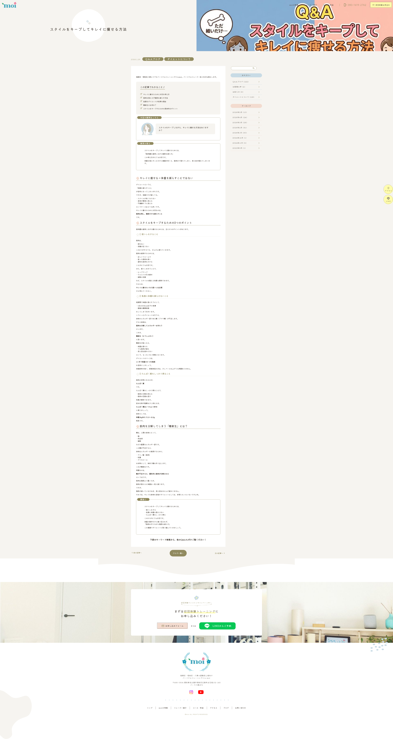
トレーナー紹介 (310, 5)
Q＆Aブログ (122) (241, 81)
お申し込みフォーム (172, 625)
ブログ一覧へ (178, 553)
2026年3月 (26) (240, 122)
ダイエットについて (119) (243, 97)
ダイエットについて (179, 59)
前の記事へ (136, 552)
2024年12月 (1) (240, 138)
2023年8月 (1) (239, 148)
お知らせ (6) (238, 92)
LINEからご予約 (222, 625)
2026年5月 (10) (240, 112)
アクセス (388, 189)
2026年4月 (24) (240, 117)
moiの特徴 (294, 5)
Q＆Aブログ (152, 59)
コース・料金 (328, 5)
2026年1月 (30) (240, 132)
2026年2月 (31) (240, 127)
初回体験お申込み (381, 5)
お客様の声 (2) (239, 86)
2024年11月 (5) (240, 143)
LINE (388, 201)
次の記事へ (220, 553)
